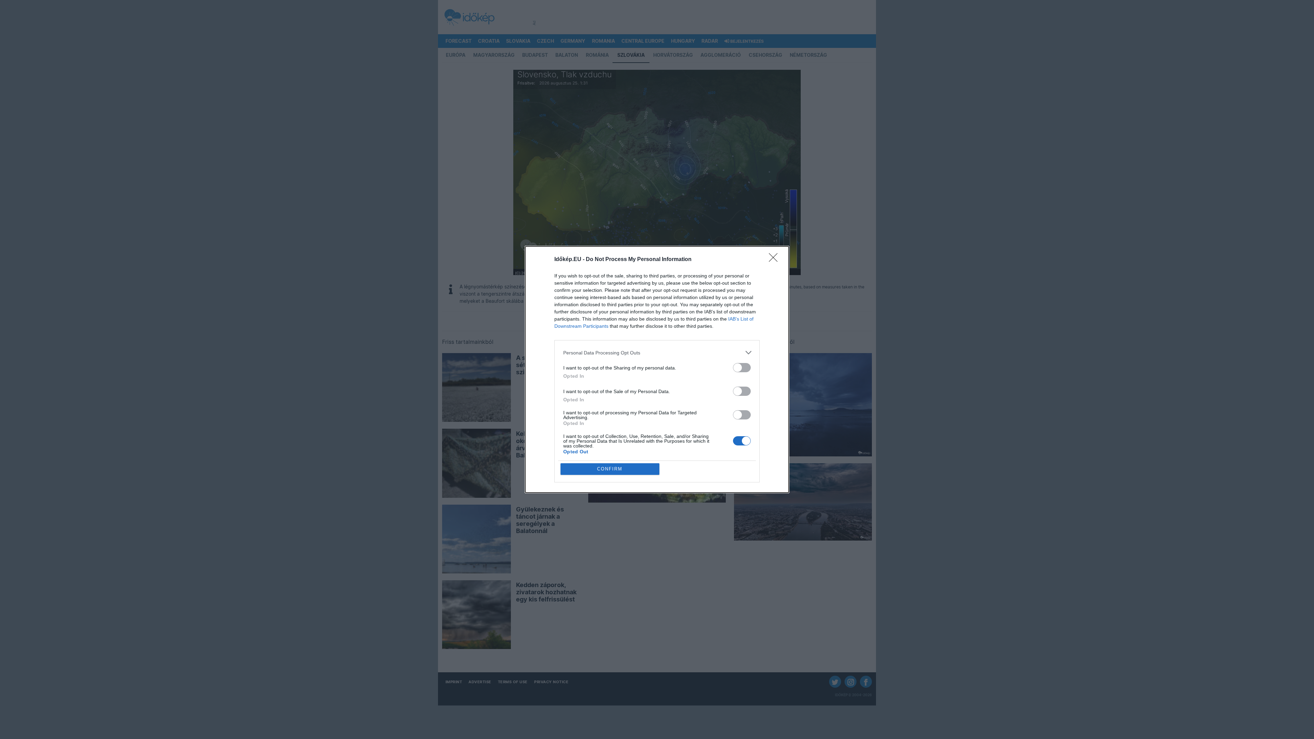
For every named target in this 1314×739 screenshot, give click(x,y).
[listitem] (657, 352)
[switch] (742, 367)
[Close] (775, 259)
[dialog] (657, 369)
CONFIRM (609, 468)
